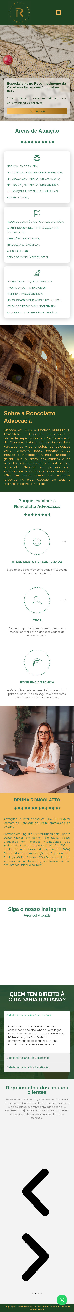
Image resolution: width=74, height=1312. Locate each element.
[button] (58, 12)
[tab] (37, 1015)
